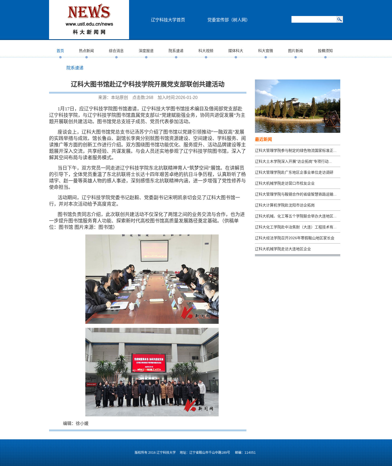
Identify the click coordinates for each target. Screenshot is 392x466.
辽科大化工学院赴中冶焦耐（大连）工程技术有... (296, 227)
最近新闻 (263, 139)
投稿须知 (325, 51)
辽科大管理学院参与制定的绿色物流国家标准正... (296, 150)
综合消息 (116, 51)
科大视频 (205, 51)
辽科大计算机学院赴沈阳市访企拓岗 (285, 205)
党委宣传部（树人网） (228, 20)
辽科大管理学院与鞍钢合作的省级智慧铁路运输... (296, 194)
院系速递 (176, 51)
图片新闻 (295, 51)
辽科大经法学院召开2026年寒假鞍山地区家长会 (294, 238)
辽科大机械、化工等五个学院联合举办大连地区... (296, 216)
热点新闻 (86, 51)
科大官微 (265, 51)
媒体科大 (235, 51)
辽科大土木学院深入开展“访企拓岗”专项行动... (293, 161)
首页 (60, 51)
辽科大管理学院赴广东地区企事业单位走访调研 (294, 172)
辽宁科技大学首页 (168, 20)
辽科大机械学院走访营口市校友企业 (285, 183)
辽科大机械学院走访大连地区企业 (283, 249)
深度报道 (146, 51)
